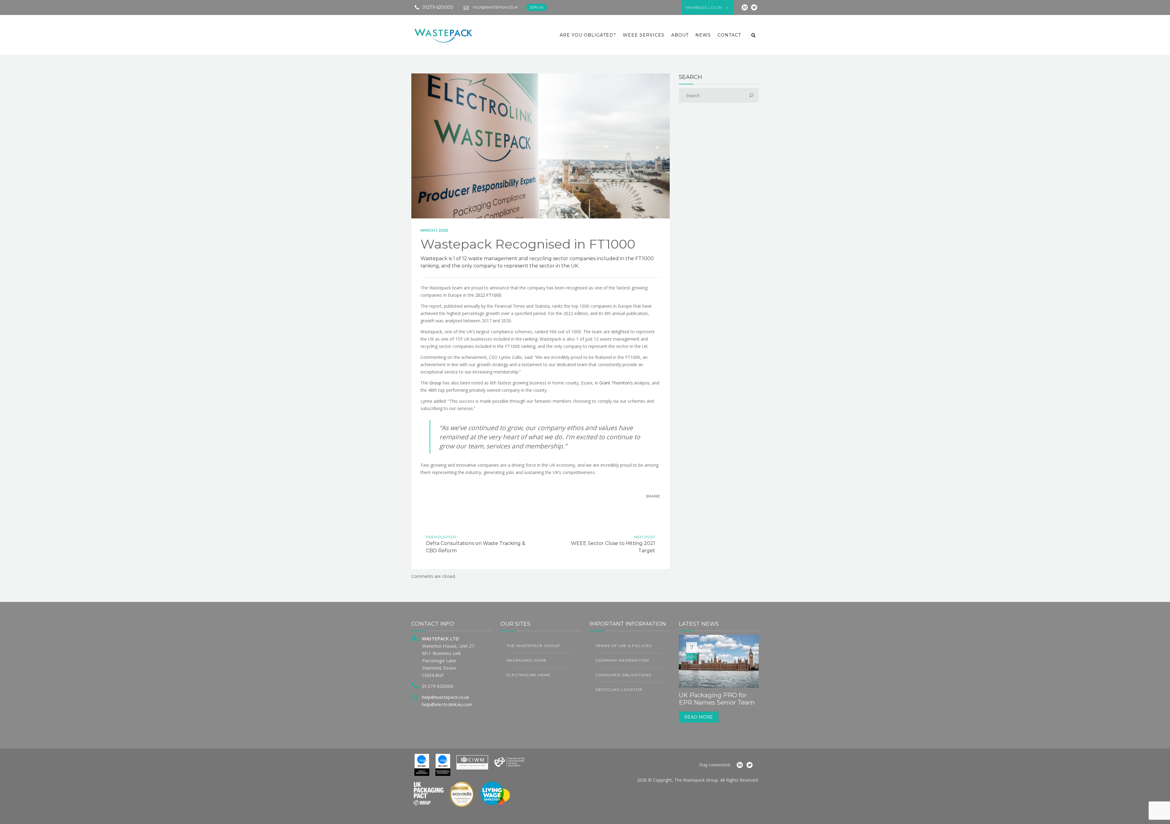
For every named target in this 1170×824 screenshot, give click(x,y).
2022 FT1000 (488, 295)
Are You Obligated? (588, 35)
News (703, 35)
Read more (698, 717)
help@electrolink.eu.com (447, 704)
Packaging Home (527, 660)
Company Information (622, 660)
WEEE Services (644, 35)
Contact (729, 35)
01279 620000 (437, 7)
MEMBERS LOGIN (704, 7)
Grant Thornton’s (616, 383)
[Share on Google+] (654, 507)
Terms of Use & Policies (624, 645)
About (680, 35)
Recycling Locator (619, 689)
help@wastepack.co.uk (495, 7)
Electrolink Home (529, 675)
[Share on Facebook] (629, 507)
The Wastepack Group (533, 645)
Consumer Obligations (623, 675)
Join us (536, 7)
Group (435, 383)
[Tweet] (641, 507)
